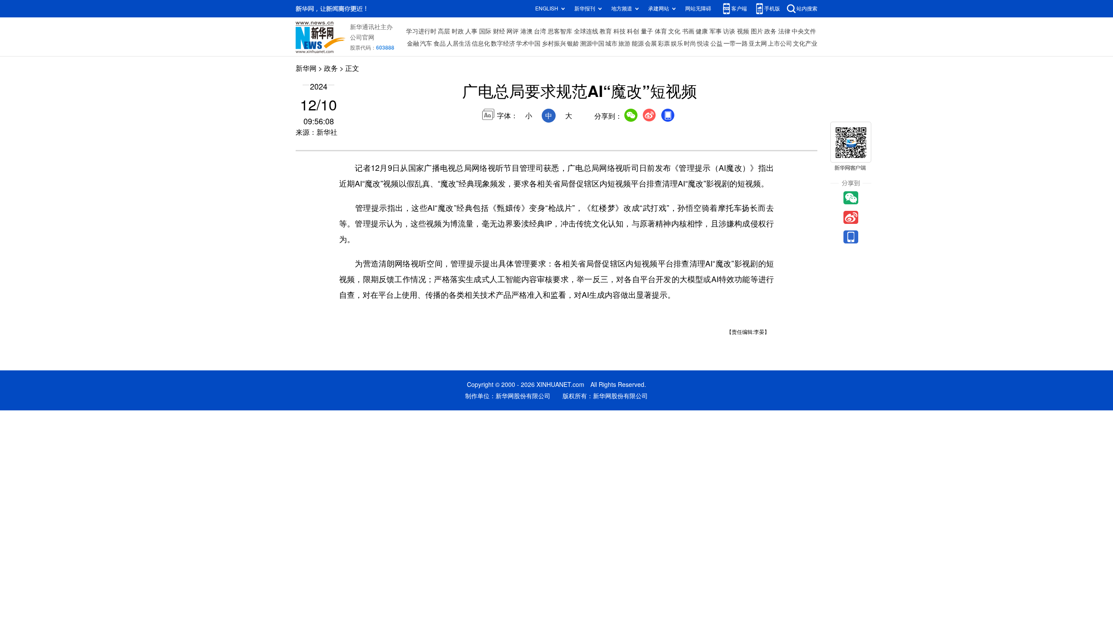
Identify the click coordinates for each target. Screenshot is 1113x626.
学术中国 (528, 43)
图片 (757, 31)
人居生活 (459, 43)
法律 (784, 31)
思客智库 (560, 31)
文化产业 (805, 43)
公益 (716, 43)
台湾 (540, 31)
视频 (743, 31)
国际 (485, 31)
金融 (413, 43)
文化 (674, 31)
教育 (606, 31)
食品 (439, 43)
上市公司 (780, 43)
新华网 (306, 68)
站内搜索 (806, 8)
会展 (651, 43)
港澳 (526, 31)
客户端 (739, 8)
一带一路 (735, 43)
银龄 (573, 43)
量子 (647, 31)
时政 (458, 31)
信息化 (481, 43)
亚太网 (758, 43)
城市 (611, 43)
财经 (499, 31)
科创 (633, 31)
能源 (638, 43)
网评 (513, 31)
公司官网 (362, 37)
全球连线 (586, 31)
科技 (619, 31)
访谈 (729, 31)
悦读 (703, 43)
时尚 (690, 43)
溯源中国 (592, 43)
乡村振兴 (554, 43)
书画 (688, 31)
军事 (716, 31)
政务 (770, 31)
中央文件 (804, 31)
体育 (661, 31)
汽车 (426, 43)
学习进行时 (421, 31)
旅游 (624, 43)
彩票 (664, 43)
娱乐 (677, 43)
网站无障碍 (698, 8)
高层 (444, 31)
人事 (471, 31)
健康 (702, 31)
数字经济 (503, 43)
